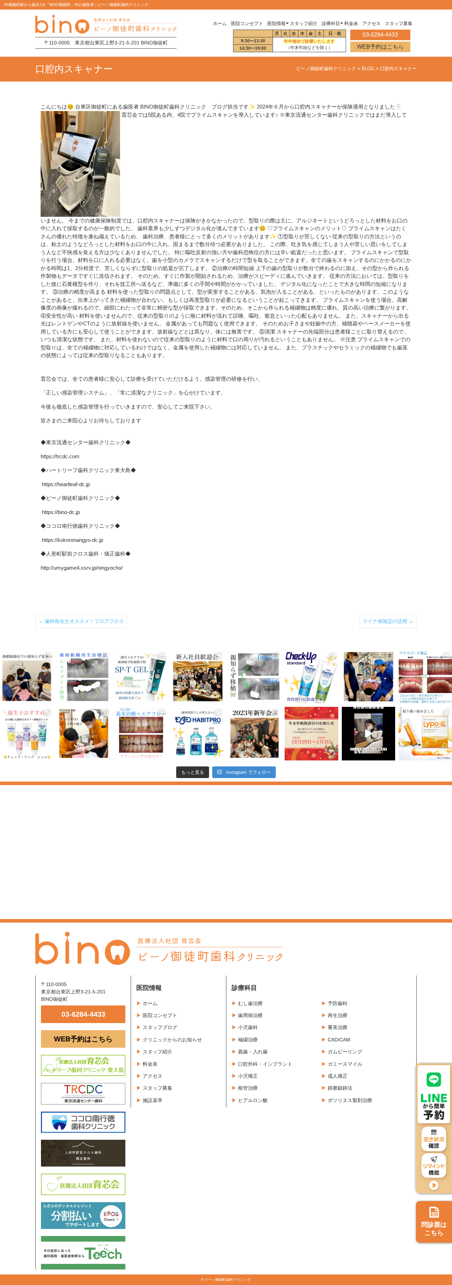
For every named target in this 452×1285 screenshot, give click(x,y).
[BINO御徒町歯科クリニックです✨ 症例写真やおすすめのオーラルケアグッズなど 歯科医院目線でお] (425, 733)
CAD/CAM (339, 1039)
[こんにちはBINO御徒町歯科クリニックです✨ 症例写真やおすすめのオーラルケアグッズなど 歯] (140, 733)
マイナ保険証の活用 (388, 621)
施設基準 (152, 1100)
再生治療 (337, 1015)
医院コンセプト (160, 1015)
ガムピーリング (345, 1051)
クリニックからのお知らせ (172, 1039)
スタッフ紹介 (157, 1051)
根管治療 (248, 1088)
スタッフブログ (160, 1027)
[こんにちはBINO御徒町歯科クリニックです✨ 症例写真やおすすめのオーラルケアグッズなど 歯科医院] (26, 676)
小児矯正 (248, 1076)
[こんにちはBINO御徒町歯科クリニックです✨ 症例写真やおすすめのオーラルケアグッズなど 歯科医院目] (83, 676)
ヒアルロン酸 (253, 1100)
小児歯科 (248, 1027)
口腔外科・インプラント (265, 1064)
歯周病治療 (250, 1015)
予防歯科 (337, 1003)
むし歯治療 (250, 1003)
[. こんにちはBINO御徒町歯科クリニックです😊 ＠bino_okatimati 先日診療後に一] (254, 733)
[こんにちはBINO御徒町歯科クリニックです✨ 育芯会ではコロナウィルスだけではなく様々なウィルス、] (368, 733)
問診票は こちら (434, 1229)
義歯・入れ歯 (253, 1051)
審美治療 (337, 1027)
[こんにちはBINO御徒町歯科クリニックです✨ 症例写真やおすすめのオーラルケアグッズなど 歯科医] (254, 676)
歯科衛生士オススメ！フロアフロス (81, 621)
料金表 (150, 1064)
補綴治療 (248, 1039)
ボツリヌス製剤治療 (350, 1100)
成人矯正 (337, 1076)
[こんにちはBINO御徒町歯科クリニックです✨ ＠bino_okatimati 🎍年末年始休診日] (311, 733)
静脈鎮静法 (340, 1088)
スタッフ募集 (157, 1088)
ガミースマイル (345, 1064)
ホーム (220, 23)
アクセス (152, 1076)
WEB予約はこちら (380, 47)
